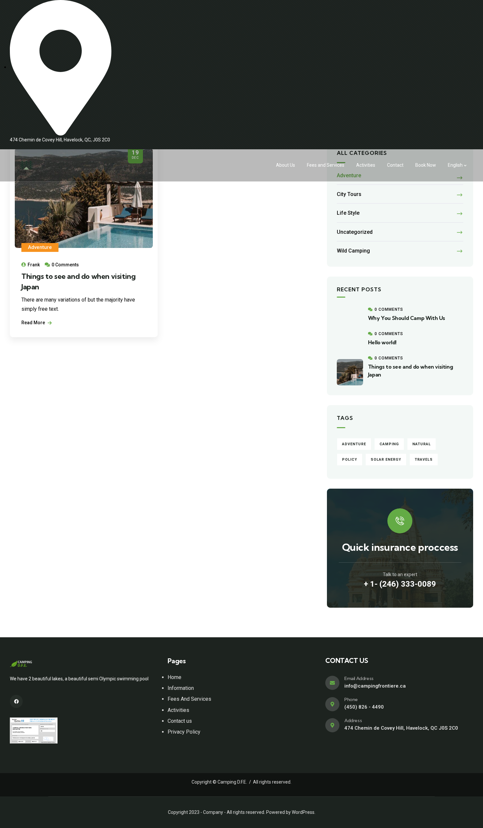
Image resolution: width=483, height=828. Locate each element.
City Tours (349, 194)
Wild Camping (353, 251)
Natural (421, 444)
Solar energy (386, 459)
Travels (424, 459)
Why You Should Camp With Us (406, 318)
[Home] (26, 165)
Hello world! (382, 342)
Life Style (348, 213)
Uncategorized (355, 232)
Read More (33, 322)
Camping (389, 444)
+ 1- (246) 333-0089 (400, 584)
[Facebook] (16, 701)
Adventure (40, 247)
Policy (349, 459)
